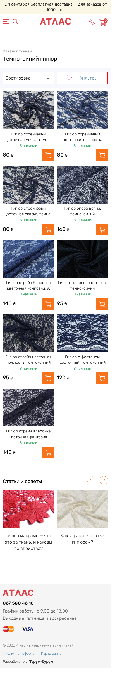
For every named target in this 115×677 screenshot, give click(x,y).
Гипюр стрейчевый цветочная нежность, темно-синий (82, 140)
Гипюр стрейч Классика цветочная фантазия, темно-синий (28, 437)
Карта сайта (51, 653)
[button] (91, 480)
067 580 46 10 (18, 603)
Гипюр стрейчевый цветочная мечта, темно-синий (28, 140)
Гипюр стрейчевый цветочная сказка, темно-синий (28, 214)
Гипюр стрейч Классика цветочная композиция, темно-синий (28, 288)
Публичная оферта (19, 653)
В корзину (48, 155)
